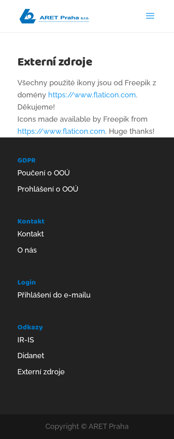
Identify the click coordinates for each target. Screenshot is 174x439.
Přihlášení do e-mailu (54, 295)
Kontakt (30, 234)
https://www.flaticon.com (92, 95)
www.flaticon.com (74, 131)
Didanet (30, 355)
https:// (30, 131)
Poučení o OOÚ (43, 173)
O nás (27, 250)
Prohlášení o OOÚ (48, 189)
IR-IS (25, 340)
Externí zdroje (41, 371)
